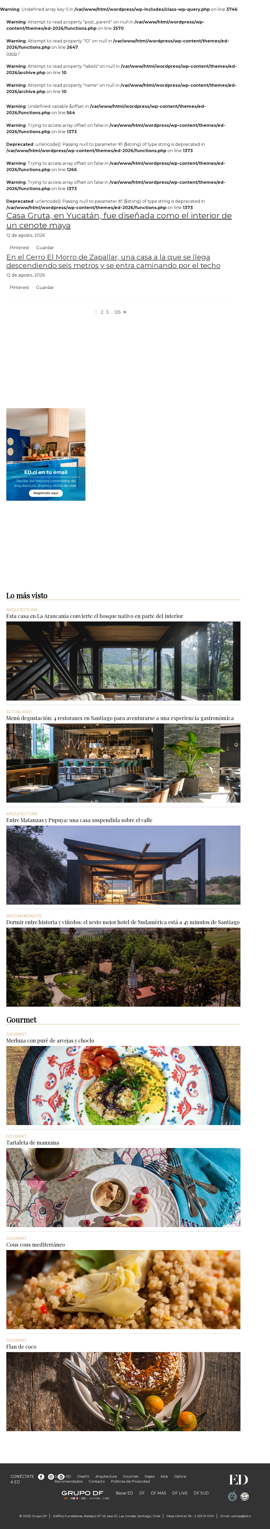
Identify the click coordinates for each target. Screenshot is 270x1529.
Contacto (97, 1481)
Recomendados (69, 1481)
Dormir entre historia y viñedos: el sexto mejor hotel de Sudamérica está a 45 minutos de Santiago (123, 922)
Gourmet (130, 1476)
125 (117, 312)
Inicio (11, 53)
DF (142, 1493)
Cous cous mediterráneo (35, 1244)
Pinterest (19, 247)
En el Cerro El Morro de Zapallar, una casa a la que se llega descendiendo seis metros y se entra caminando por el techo (113, 261)
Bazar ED (124, 1493)
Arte (164, 1476)
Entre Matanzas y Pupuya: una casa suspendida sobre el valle (79, 820)
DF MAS (158, 1493)
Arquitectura (106, 1476)
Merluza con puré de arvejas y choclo (50, 1040)
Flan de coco (21, 1346)
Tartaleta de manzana (32, 1142)
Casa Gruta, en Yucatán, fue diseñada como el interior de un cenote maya (119, 220)
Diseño (83, 1476)
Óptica (180, 1476)
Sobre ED (63, 1476)
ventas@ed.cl (241, 1516)
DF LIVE (180, 1493)
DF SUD (201, 1493)
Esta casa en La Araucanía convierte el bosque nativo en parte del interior (94, 616)
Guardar (45, 247)
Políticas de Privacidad (130, 1481)
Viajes (149, 1476)
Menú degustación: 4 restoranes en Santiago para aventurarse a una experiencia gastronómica (120, 718)
